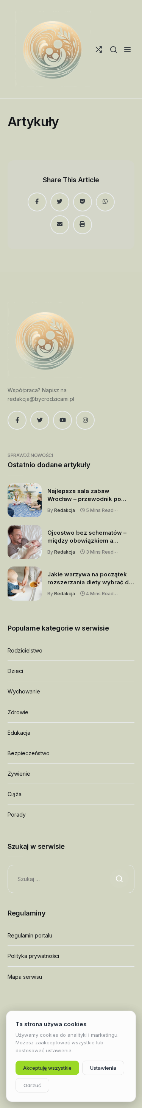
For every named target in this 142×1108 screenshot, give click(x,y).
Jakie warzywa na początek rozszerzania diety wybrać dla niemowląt (90, 579)
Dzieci (15, 671)
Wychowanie (24, 691)
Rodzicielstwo (25, 650)
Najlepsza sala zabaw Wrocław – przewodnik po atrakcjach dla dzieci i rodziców (84, 495)
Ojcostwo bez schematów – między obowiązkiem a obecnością (86, 537)
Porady (17, 814)
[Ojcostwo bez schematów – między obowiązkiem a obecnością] (25, 542)
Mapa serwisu (25, 976)
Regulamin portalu (30, 935)
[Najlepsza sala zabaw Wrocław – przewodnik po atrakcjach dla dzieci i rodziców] (25, 500)
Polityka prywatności (33, 956)
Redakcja (64, 510)
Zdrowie (18, 712)
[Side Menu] (127, 49)
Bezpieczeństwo (29, 753)
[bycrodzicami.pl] (53, 49)
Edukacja (19, 732)
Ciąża (15, 794)
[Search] (113, 49)
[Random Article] (98, 49)
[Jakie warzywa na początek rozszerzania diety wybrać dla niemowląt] (25, 584)
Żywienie (19, 773)
